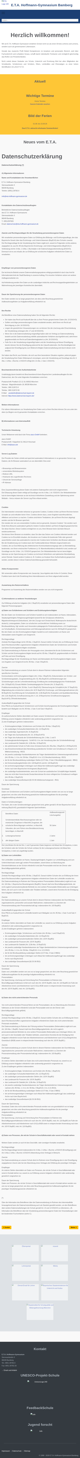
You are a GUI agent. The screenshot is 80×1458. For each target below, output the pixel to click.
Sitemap (27, 1451)
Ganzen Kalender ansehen (40, 104)
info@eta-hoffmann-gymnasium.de (14, 196)
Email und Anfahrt (10, 1370)
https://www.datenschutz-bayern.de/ (21, 396)
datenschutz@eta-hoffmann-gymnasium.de (22, 224)
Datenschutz (17, 1451)
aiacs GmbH (35, 435)
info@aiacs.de (12, 445)
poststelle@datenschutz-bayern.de (21, 393)
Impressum (6, 1451)
